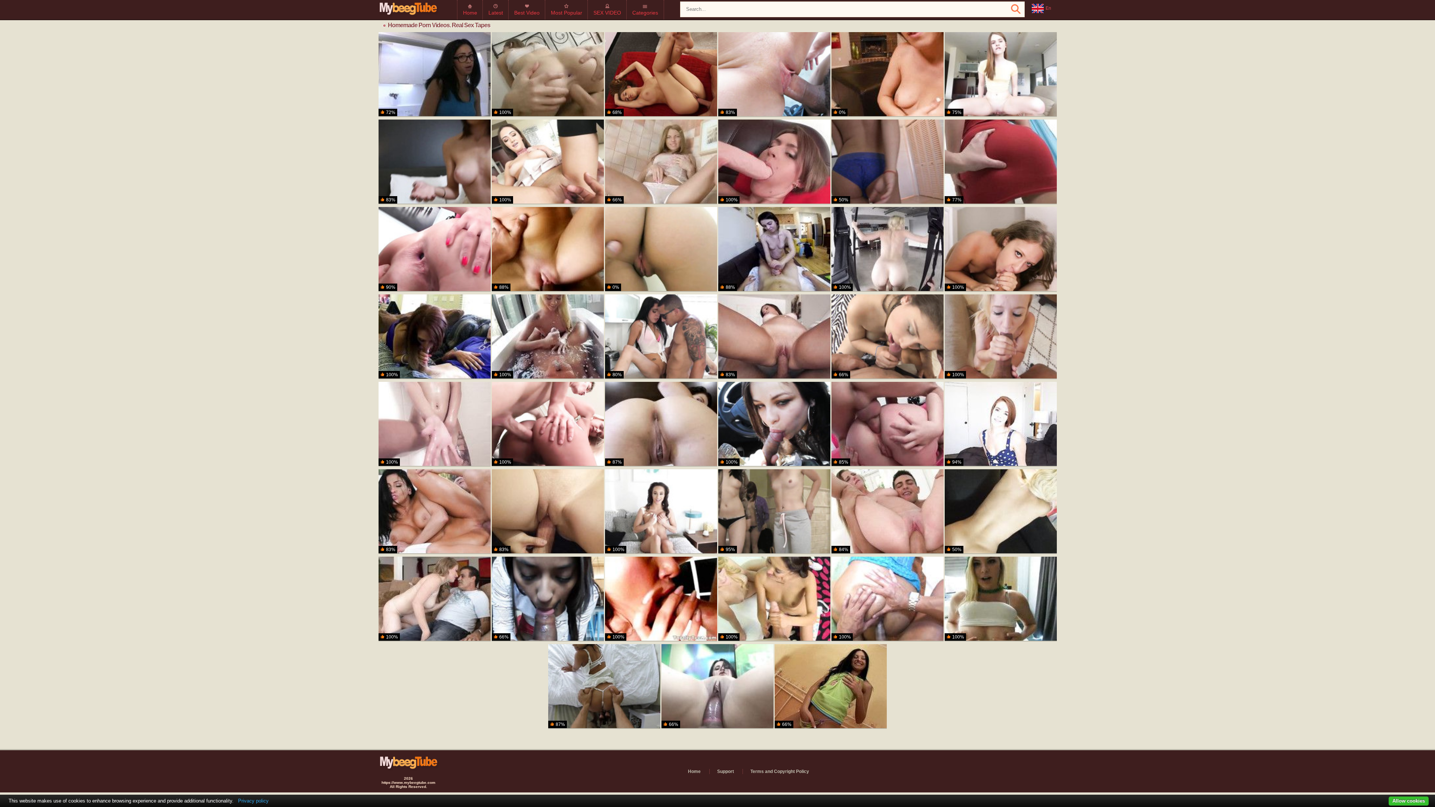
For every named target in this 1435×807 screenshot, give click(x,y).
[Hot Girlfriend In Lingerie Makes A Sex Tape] (661, 74)
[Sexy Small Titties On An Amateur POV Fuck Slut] (774, 249)
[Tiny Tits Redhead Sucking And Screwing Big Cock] (1001, 424)
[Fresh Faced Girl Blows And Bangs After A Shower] (435, 424)
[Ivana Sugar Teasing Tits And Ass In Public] (548, 424)
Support (725, 771)
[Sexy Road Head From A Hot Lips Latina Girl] (774, 424)
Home (470, 13)
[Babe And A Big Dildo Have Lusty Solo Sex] (661, 162)
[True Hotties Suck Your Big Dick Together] (774, 599)
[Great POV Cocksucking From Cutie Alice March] (1001, 74)
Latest (495, 13)
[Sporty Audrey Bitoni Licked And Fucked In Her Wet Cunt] (435, 511)
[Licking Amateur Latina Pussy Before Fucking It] (887, 336)
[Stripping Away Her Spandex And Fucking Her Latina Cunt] (717, 686)
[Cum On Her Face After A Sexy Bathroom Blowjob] (1001, 249)
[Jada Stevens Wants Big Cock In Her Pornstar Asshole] (604, 686)
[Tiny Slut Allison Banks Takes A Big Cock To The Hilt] (774, 74)
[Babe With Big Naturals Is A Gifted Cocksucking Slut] (661, 599)
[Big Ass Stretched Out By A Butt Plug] (1001, 162)
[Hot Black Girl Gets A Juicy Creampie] (661, 511)
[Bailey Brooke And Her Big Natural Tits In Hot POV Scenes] (1001, 336)
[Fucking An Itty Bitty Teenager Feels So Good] (661, 336)
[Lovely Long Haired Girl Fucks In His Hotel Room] (661, 424)
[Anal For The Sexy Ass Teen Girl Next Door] (887, 424)
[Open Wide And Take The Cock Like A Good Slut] (1001, 511)
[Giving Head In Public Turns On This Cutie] (548, 511)
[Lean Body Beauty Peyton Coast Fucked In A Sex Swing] (887, 249)
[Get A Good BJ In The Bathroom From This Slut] (661, 249)
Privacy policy (253, 801)
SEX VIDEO (607, 13)
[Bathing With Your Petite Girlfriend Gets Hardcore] (548, 336)
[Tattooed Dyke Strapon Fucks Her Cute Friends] (774, 511)
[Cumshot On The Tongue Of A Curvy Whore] (435, 599)
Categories (645, 13)
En (1048, 8)
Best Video (527, 13)
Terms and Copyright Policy (779, 771)
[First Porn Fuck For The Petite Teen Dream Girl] (548, 249)
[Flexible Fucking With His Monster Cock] (887, 511)
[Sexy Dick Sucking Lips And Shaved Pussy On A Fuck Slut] (548, 74)
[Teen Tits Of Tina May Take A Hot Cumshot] (887, 74)
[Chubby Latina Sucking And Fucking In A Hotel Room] (887, 599)
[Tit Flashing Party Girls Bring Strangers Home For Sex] (1001, 599)
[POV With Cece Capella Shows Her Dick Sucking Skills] (435, 162)
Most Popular (566, 13)
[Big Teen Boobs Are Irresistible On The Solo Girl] (774, 162)
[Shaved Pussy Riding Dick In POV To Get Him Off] (774, 336)
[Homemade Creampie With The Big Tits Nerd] (435, 74)
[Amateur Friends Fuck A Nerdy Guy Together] (435, 336)
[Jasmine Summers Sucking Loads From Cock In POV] (548, 599)
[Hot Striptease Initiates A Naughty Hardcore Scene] (887, 162)
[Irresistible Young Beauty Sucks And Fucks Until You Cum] (548, 162)
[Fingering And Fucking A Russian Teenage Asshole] (831, 686)
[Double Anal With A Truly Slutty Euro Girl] (435, 249)
